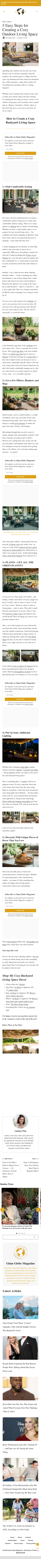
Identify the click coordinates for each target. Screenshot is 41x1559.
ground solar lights (31, 770)
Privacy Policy (31, 1543)
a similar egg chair (16, 354)
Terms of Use (18, 1543)
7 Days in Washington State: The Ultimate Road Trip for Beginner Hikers (31, 1165)
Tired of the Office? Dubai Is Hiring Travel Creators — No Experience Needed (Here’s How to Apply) (10, 1168)
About (20, 1537)
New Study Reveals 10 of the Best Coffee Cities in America (19, 3)
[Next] (38, 1210)
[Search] (34, 1237)
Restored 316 (20, 1552)
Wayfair (13, 226)
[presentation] (20, 1206)
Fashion (8, 1543)
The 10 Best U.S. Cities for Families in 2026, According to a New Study (18, 1527)
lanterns (19, 770)
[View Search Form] (37, 11)
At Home (29, 345)
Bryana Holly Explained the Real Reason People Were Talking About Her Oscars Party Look (19, 1367)
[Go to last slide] (2, 1210)
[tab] (16, 1233)
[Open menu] (4, 11)
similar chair (13, 990)
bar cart (36, 956)
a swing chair (31, 357)
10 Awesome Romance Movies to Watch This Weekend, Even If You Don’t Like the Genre (17, 1227)
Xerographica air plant (22, 671)
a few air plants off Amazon (23, 666)
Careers (30, 1540)
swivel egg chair (17, 351)
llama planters (12, 941)
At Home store (14, 544)
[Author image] (3, 38)
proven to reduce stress (14, 613)
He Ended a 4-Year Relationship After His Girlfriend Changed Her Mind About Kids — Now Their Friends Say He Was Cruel (20, 1489)
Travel (22, 1540)
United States (12, 1540)
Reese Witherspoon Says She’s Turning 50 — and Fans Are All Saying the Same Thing (20, 1448)
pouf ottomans (20, 423)
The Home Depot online (19, 1004)
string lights (24, 767)
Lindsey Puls (11, 38)
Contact (28, 1537)
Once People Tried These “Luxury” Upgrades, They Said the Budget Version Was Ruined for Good (19, 1327)
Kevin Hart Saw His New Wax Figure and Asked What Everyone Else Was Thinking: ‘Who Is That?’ (20, 1408)
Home (12, 1537)
